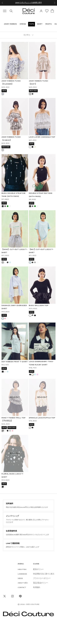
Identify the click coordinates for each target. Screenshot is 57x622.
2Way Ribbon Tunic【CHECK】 (11, 138)
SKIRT (39, 24)
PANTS (48, 24)
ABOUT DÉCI (23, 583)
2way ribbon (10, 24)
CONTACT (22, 588)
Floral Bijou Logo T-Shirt (13, 475)
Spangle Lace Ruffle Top (42, 418)
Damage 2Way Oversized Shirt (14, 307)
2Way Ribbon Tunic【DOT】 (38, 82)
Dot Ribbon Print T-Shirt (15, 362)
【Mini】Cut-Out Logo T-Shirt (14, 251)
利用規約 (36, 588)
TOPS (31, 24)
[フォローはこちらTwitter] (4, 596)
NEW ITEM (22, 569)
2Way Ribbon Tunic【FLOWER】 (11, 82)
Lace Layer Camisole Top (42, 137)
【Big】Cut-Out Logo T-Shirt (41, 251)
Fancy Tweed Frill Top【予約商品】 (13, 419)
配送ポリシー (38, 569)
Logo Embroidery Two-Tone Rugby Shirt (41, 363)
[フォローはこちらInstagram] (12, 596)
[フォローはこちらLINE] (20, 596)
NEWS (20, 578)
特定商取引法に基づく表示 (43, 574)
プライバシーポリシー (41, 578)
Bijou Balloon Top (38, 306)
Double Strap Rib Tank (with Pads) (40, 194)
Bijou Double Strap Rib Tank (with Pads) (13, 194)
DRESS (23, 24)
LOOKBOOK (22, 574)
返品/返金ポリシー (40, 583)
